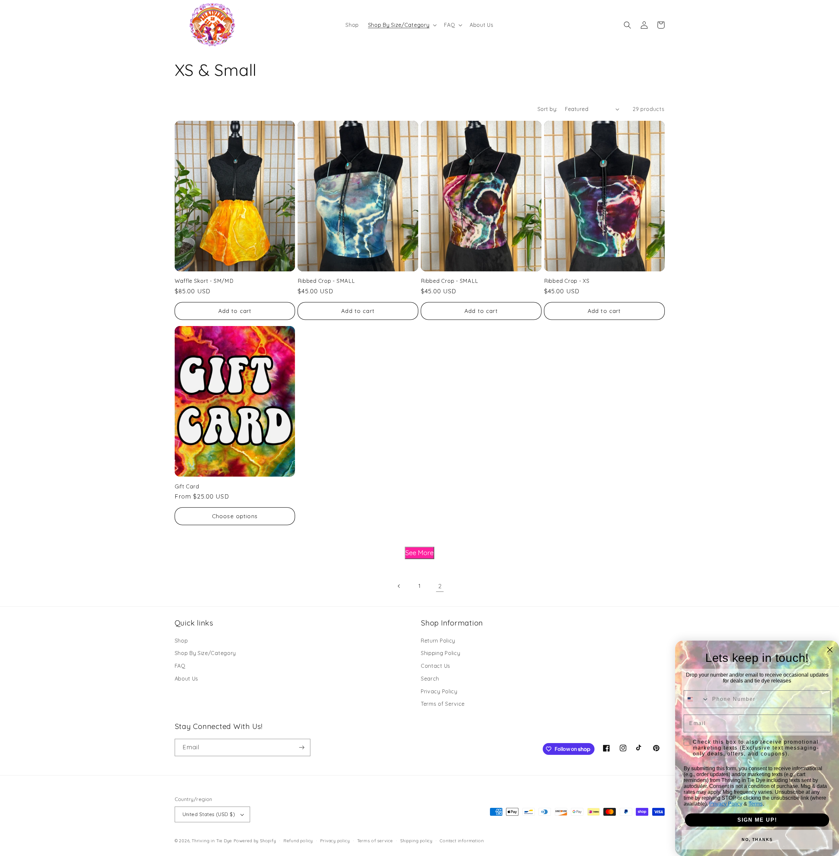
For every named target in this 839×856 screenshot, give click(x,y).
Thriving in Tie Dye (212, 840)
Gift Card (187, 486)
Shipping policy (416, 840)
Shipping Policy (440, 653)
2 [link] (440, 586)
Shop (181, 640)
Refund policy (298, 840)
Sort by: (547, 109)
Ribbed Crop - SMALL (326, 281)
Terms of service (375, 840)
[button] (401, 25)
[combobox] (696, 699)
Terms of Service (443, 704)
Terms (756, 804)
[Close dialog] (830, 650)
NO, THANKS (757, 839)
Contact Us (435, 666)
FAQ (180, 666)
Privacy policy (335, 840)
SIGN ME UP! (757, 820)
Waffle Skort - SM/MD (204, 281)
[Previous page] (399, 586)
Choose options (235, 516)
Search (430, 678)
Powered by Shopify (255, 840)
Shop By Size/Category (205, 653)
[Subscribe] (301, 747)
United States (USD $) (209, 814)
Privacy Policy (439, 691)
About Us (187, 678)
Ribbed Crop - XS (567, 281)
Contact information (462, 840)
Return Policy (438, 640)
